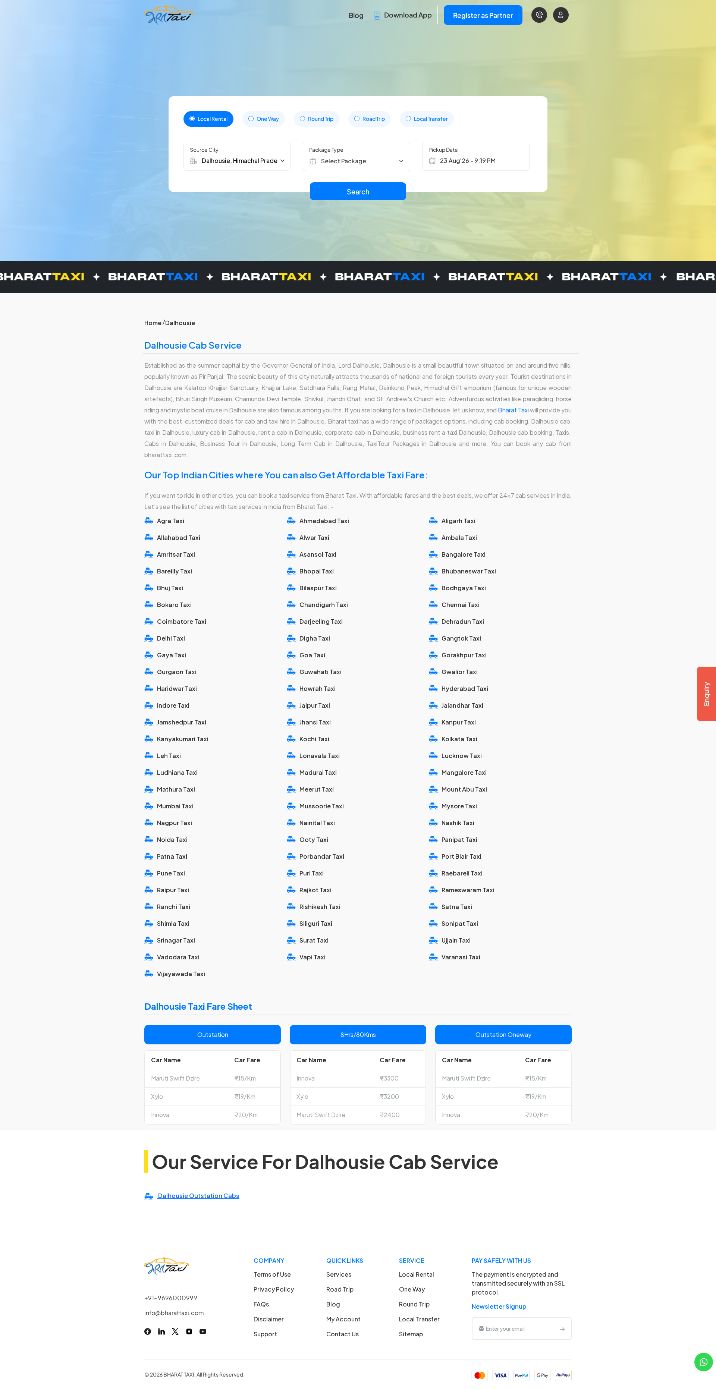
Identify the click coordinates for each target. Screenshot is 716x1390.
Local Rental (212, 118)
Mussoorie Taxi (321, 806)
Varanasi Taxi (461, 957)
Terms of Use (272, 1274)
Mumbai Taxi (175, 806)
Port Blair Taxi (461, 856)
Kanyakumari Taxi (182, 739)
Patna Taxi (172, 856)
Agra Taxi (170, 521)
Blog (356, 15)
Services (338, 1274)
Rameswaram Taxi (468, 890)
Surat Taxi (314, 940)
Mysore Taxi (459, 806)
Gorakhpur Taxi (464, 655)
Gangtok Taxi (461, 638)
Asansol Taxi (317, 554)
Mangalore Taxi (464, 772)
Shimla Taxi (173, 923)
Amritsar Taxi (176, 554)
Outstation (212, 1034)
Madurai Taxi (318, 772)
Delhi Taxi (171, 638)
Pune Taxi (171, 873)
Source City (204, 149)
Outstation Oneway (503, 1034)
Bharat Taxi (514, 410)
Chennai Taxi (461, 604)
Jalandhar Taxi (462, 705)
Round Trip (320, 118)
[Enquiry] (706, 693)
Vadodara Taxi (178, 957)
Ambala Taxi (459, 537)
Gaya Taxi (171, 655)
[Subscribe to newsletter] (562, 1328)
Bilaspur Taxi (318, 588)
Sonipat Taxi (460, 923)
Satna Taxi (457, 907)
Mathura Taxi (176, 789)
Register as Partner (483, 15)
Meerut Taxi (316, 789)
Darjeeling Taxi (321, 621)
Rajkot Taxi (315, 890)
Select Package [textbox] (343, 161)
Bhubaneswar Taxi (469, 571)
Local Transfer (431, 118)
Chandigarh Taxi (323, 604)
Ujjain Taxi (456, 940)
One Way (268, 118)
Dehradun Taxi (463, 621)
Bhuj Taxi (170, 588)
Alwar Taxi (314, 537)
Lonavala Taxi (319, 756)
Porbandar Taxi (321, 856)
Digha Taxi (314, 638)
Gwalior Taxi (460, 672)
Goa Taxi (312, 655)
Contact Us (342, 1334)
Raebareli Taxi (462, 873)
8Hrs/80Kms (358, 1034)
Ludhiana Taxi (177, 772)
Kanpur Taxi (459, 722)
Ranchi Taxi (173, 907)
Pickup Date (443, 149)
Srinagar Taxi (176, 940)
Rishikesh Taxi (319, 907)
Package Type (326, 149)
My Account (343, 1319)
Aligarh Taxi (458, 521)
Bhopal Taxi (316, 571)
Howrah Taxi (317, 688)
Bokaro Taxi (174, 604)
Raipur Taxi (173, 890)
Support (265, 1334)
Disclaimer (269, 1319)
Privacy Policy (274, 1289)
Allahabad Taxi (178, 537)
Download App (407, 14)
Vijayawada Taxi (181, 974)
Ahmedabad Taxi (324, 521)
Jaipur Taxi (314, 705)
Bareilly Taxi (174, 571)
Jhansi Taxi (315, 722)
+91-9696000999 (170, 1298)
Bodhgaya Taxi (464, 588)
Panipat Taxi (459, 839)
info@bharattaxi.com (174, 1313)
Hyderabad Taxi (465, 688)
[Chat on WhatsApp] (703, 1361)
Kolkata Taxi (459, 739)
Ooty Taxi (313, 839)
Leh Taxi (169, 756)
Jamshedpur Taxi (181, 722)
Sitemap (411, 1334)
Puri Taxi (311, 873)
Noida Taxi (172, 839)
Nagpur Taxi (174, 823)
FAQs (261, 1304)
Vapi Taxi (312, 957)
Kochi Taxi (314, 739)
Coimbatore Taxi (181, 621)
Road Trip (373, 118)
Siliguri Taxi (315, 923)
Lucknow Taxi (462, 756)
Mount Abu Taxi (464, 789)
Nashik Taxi (458, 823)
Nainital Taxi (317, 823)
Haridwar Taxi (177, 688)
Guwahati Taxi (320, 672)
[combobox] (360, 161)
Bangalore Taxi (464, 554)
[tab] (208, 119)
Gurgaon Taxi (177, 672)
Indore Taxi (173, 705)
